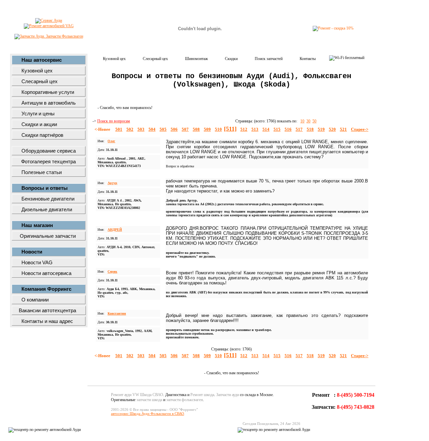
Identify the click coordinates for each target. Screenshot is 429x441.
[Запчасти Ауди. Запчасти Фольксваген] (48, 36)
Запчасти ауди (227, 394)
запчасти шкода (149, 399)
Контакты (308, 58)
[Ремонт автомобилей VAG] (49, 25)
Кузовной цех (114, 58)
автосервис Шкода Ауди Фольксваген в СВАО (147, 413)
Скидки (231, 58)
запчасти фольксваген (184, 399)
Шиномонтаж (196, 58)
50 (314, 121)
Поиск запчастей (269, 58)
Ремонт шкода (202, 394)
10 (302, 121)
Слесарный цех (155, 58)
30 (308, 121)
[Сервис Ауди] (48, 20)
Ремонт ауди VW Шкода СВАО (137, 394)
